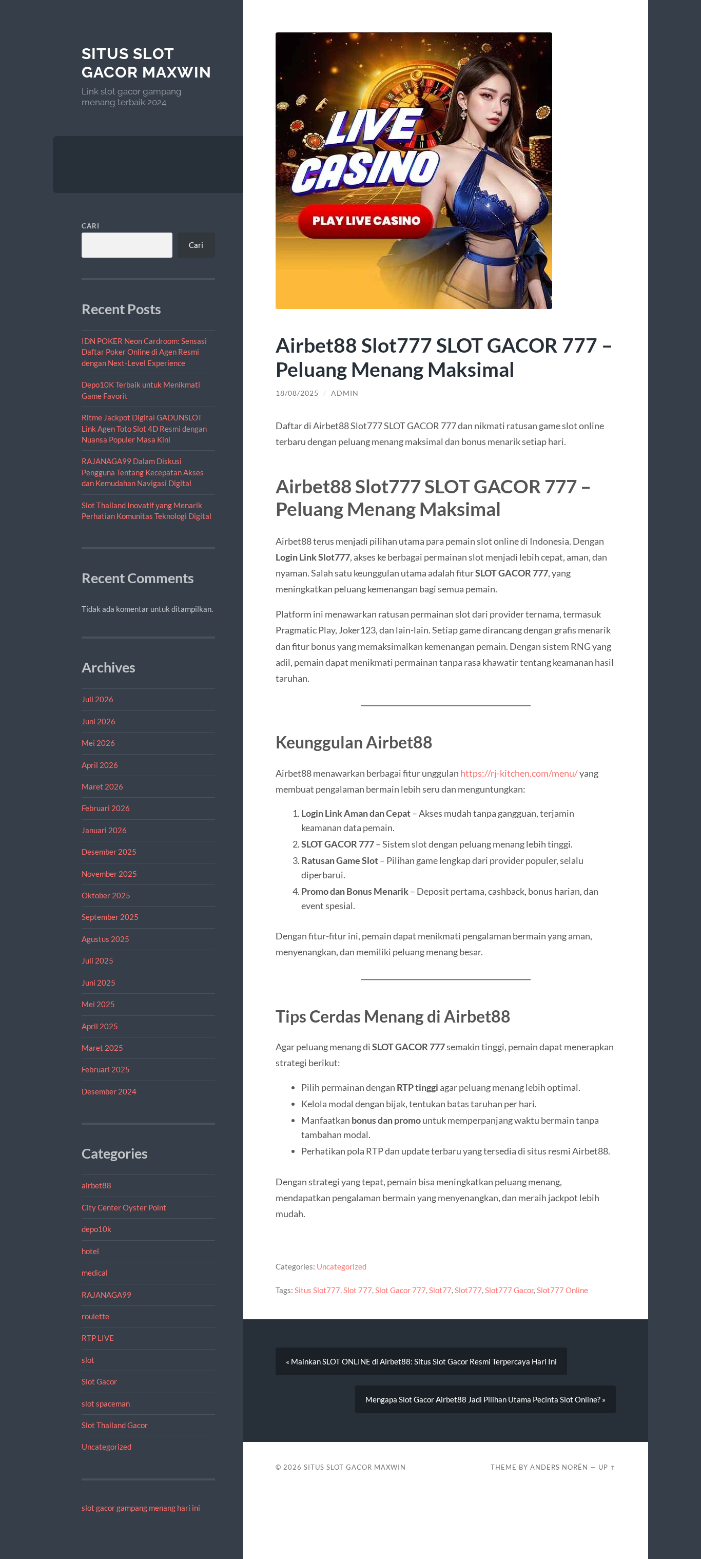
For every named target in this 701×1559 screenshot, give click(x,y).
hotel (90, 1251)
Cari (91, 226)
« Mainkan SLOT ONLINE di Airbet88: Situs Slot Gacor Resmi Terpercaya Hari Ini (421, 1361)
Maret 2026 (102, 786)
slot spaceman (106, 1403)
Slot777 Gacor (509, 1290)
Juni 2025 (98, 982)
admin (345, 393)
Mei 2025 (98, 1004)
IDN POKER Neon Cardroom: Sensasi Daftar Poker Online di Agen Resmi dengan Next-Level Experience (144, 352)
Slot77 (440, 1290)
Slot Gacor (99, 1381)
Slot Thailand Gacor (115, 1425)
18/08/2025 (297, 393)
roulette (95, 1316)
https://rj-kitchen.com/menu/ (519, 773)
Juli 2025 (97, 960)
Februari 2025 (106, 1069)
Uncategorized (106, 1446)
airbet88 (96, 1185)
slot (88, 1359)
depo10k (96, 1229)
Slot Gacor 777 (400, 1290)
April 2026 (100, 764)
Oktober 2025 (106, 895)
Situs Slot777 (317, 1290)
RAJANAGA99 (106, 1294)
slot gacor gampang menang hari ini (141, 1507)
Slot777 (468, 1290)
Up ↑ (607, 1467)
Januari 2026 (104, 830)
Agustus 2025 (105, 939)
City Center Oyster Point (124, 1207)
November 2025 (109, 873)
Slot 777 (357, 1290)
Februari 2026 (106, 808)
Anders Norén (559, 1467)
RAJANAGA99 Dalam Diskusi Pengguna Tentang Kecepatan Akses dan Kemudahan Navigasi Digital (143, 472)
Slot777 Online (562, 1290)
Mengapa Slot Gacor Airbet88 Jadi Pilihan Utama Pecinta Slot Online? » (485, 1399)
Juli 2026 (97, 699)
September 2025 (110, 916)
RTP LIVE (98, 1337)
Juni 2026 (98, 721)
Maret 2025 (102, 1047)
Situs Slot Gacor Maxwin (146, 63)
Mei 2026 (98, 742)
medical (95, 1272)
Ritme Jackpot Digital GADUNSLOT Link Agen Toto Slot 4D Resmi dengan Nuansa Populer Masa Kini (144, 428)
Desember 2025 (109, 851)
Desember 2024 (109, 1091)
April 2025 (100, 1026)
